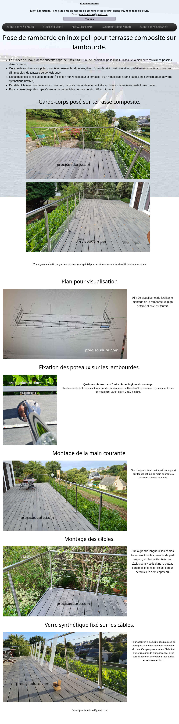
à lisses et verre (52, 27)
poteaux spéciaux (82, 27)
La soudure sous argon (116, 27)
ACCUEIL (89, 19)
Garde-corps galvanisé (153, 27)
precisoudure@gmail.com (93, 14)
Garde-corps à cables (20, 27)
